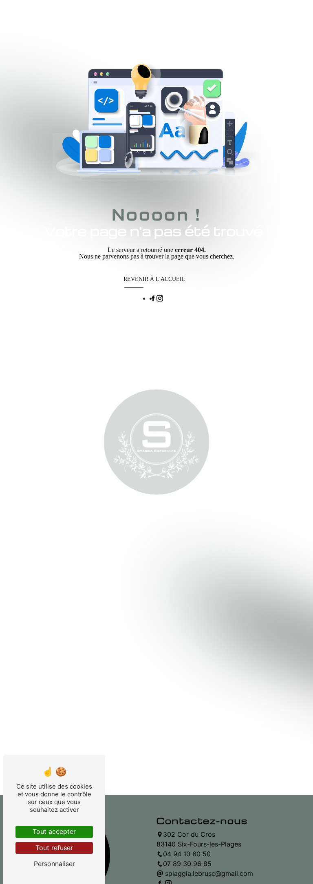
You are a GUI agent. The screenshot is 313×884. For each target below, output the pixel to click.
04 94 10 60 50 (187, 854)
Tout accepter (54, 831)
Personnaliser (54, 864)
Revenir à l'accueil (154, 279)
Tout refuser (54, 848)
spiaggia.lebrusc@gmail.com (208, 873)
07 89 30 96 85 (187, 864)
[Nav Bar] (152, 18)
